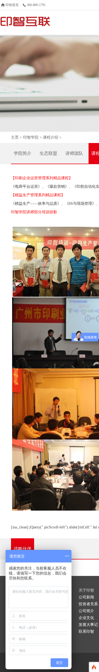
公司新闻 (86, 597)
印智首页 (12, 5)
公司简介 (86, 611)
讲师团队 (74, 153)
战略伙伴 (22, 548)
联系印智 (86, 631)
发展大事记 (88, 625)
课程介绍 (50, 137)
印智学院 (30, 137)
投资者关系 (88, 604)
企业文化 (86, 618)
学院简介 (22, 153)
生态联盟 (48, 153)
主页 (15, 137)
